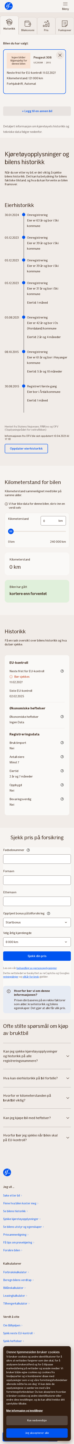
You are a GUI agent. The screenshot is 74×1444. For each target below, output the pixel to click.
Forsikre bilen (11, 1250)
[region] (37, 1393)
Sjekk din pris (37, 956)
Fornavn (8, 871)
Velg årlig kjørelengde (17, 933)
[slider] (37, 531)
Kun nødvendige (37, 1420)
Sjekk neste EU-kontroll (18, 1333)
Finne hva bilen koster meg (19, 1203)
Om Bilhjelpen (11, 1325)
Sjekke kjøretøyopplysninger (20, 1219)
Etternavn (9, 892)
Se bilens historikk (14, 1211)
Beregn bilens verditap (17, 1280)
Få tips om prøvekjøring (17, 1242)
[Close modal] (60, 55)
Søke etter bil (11, 1195)
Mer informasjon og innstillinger (24, 1410)
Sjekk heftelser (12, 1341)
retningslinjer (10, 976)
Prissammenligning (14, 1234)
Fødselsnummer (13, 850)
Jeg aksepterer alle (37, 1433)
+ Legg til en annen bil (37, 111)
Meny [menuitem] (65, 9)
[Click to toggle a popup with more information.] (62, 671)
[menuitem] (9, 6)
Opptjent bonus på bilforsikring (24, 913)
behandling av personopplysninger (37, 968)
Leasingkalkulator (14, 1295)
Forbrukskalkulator (15, 1272)
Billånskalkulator (13, 1288)
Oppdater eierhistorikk (26, 448)
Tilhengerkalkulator (15, 1303)
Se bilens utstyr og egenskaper (22, 1227)
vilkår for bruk (30, 976)
